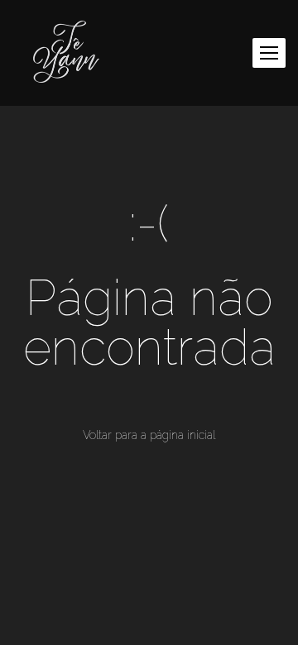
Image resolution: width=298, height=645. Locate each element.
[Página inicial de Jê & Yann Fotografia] (66, 53)
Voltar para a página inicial (149, 435)
